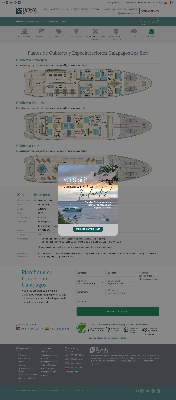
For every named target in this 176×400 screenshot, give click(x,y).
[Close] (114, 168)
